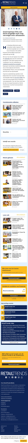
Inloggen (22, 149)
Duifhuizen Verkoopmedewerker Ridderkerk (14, 338)
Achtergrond (4, 426)
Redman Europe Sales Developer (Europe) (13, 331)
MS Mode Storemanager (9, 332)
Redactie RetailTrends (10, 38)
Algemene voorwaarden (6, 398)
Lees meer (21, 438)
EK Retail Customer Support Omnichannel (14, 340)
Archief (2, 431)
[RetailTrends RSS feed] (15, 377)
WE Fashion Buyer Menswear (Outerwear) (14, 325)
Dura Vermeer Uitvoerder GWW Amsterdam (14, 334)
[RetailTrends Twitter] (9, 377)
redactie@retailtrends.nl (10, 418)
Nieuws (16, 426)
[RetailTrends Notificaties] (22, 377)
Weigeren (16, 441)
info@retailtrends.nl (10, 416)
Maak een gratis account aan (10, 149)
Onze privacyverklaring (6, 396)
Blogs (2, 427)
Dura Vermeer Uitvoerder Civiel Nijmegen (14, 336)
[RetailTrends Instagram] (19, 377)
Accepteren (23, 440)
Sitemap (16, 431)
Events (15, 428)
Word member (14, 7)
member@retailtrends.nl (12, 419)
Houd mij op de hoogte (14, 278)
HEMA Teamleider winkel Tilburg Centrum (14, 327)
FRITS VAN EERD (8, 90)
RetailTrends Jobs (14, 342)
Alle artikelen (20, 157)
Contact (2, 429)
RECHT (5, 94)
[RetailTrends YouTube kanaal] (12, 377)
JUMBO (17, 90)
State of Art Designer (8, 329)
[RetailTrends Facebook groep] (6, 377)
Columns (16, 427)
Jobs (2, 428)
